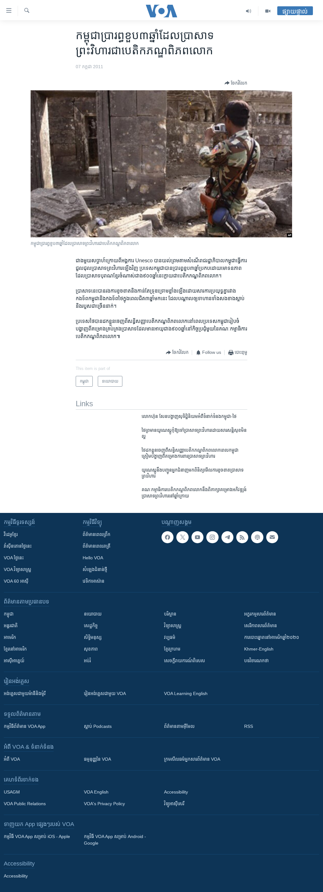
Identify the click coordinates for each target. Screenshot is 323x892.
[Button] (236, 83)
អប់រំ (87, 660)
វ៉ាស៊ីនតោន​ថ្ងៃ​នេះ (18, 546)
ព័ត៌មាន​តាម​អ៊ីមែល (179, 726)
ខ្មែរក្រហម (172, 648)
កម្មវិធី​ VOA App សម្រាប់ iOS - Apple (37, 836)
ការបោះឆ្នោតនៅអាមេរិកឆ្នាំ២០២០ (271, 637)
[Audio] (248, 11)
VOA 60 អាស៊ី (16, 581)
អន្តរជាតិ (11, 625)
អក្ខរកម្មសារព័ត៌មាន (260, 613)
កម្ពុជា (9, 613)
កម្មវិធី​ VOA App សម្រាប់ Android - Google (115, 840)
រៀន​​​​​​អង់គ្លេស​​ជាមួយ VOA (105, 693)
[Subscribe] (272, 537)
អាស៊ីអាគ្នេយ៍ (14, 660)
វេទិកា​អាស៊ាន (93, 581)
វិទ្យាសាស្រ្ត (172, 625)
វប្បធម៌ (169, 637)
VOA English (96, 791)
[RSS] (242, 537)
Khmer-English (258, 648)
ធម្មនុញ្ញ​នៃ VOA (97, 759)
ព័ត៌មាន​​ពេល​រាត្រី (96, 546)
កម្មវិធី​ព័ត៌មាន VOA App (24, 726)
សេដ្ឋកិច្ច (91, 625)
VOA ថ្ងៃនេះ (14, 557)
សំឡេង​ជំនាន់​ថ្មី (95, 569)
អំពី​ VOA (12, 759)
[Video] (267, 11)
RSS (248, 726)
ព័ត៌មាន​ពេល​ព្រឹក (96, 534)
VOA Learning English (186, 693)
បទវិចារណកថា (256, 660)
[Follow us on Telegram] (227, 537)
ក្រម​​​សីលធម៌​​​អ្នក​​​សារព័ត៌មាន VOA (192, 759)
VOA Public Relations (25, 803)
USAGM (12, 791)
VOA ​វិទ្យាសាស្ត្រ (17, 569)
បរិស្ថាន (170, 613)
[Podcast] (257, 537)
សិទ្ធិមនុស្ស (93, 637)
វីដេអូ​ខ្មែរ (11, 534)
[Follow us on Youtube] (197, 537)
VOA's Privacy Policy (104, 803)
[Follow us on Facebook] (167, 537)
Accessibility (176, 791)
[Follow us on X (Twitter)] (182, 537)
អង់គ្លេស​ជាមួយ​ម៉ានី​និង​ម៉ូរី (24, 693)
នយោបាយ (93, 613)
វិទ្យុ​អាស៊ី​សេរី (174, 803)
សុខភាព (91, 648)
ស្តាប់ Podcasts (98, 726)
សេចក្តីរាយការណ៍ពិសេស (184, 660)
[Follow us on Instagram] (212, 537)
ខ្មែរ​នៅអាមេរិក (15, 648)
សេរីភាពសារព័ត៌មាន (260, 625)
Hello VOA (93, 557)
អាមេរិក (10, 637)
